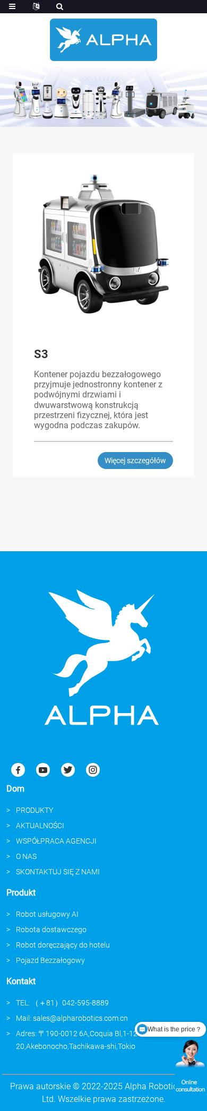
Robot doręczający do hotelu (63, 945)
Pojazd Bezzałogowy (50, 960)
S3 (41, 354)
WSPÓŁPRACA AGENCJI (56, 841)
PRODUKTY (34, 810)
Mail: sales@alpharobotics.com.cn (72, 1018)
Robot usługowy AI (47, 914)
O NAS (26, 856)
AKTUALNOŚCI (40, 825)
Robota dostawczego (51, 929)
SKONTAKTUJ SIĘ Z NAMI (58, 871)
